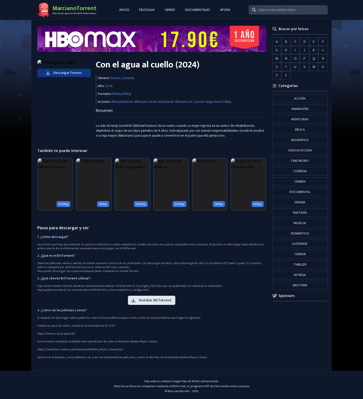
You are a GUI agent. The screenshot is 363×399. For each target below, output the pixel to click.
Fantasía (300, 212)
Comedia (300, 171)
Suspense (300, 244)
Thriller (299, 264)
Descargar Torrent (67, 73)
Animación (299, 109)
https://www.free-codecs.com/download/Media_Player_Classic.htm (80, 349)
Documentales (197, 10)
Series (170, 10)
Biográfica (299, 140)
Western (300, 285)
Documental (299, 192)
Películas (147, 10)
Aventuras (300, 119)
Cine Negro (300, 161)
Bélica (300, 129)
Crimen (299, 181)
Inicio (124, 10)
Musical (299, 223)
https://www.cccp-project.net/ (56, 333)
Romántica (300, 233)
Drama (300, 202)
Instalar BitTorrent (155, 300)
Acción (299, 98)
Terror (300, 254)
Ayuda (225, 10)
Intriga (300, 275)
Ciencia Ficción (300, 150)
